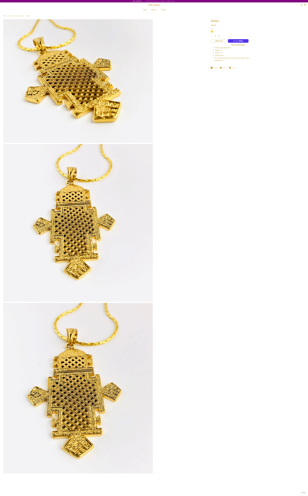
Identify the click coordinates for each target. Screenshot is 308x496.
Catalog (163, 10)
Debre (28, 16)
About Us (154, 10)
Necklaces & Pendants (16, 16)
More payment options (238, 45)
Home (145, 10)
